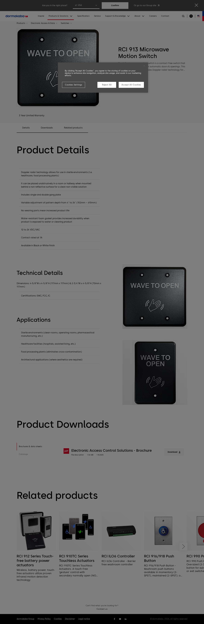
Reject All (107, 85)
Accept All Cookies (131, 85)
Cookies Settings (73, 85)
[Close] (144, 66)
